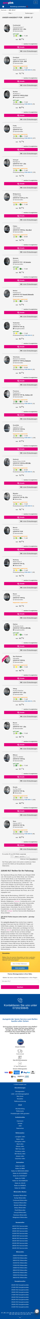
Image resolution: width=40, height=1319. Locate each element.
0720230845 (20, 1008)
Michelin (9, 930)
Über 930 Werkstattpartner (20, 1060)
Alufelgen (10, 911)
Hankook (17, 901)
